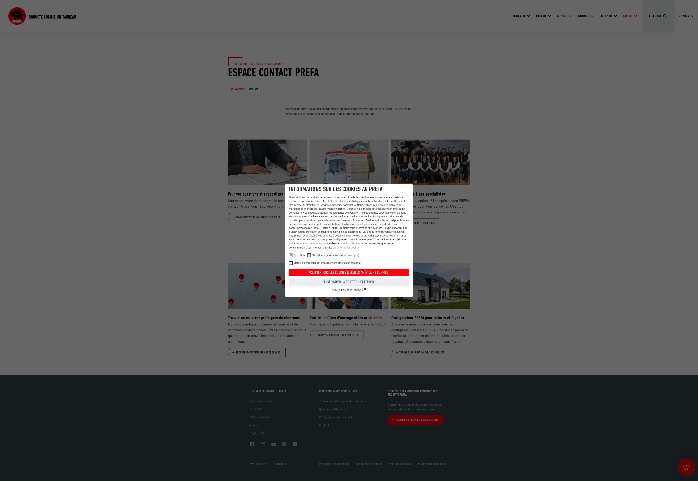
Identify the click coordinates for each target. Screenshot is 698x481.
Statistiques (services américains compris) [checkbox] (335, 255)
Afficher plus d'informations (347, 289)
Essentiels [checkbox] (299, 255)
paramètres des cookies (346, 247)
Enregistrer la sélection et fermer (349, 282)
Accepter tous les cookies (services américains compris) (349, 272)
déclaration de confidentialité (312, 243)
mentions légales (350, 243)
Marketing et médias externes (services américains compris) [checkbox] (327, 262)
